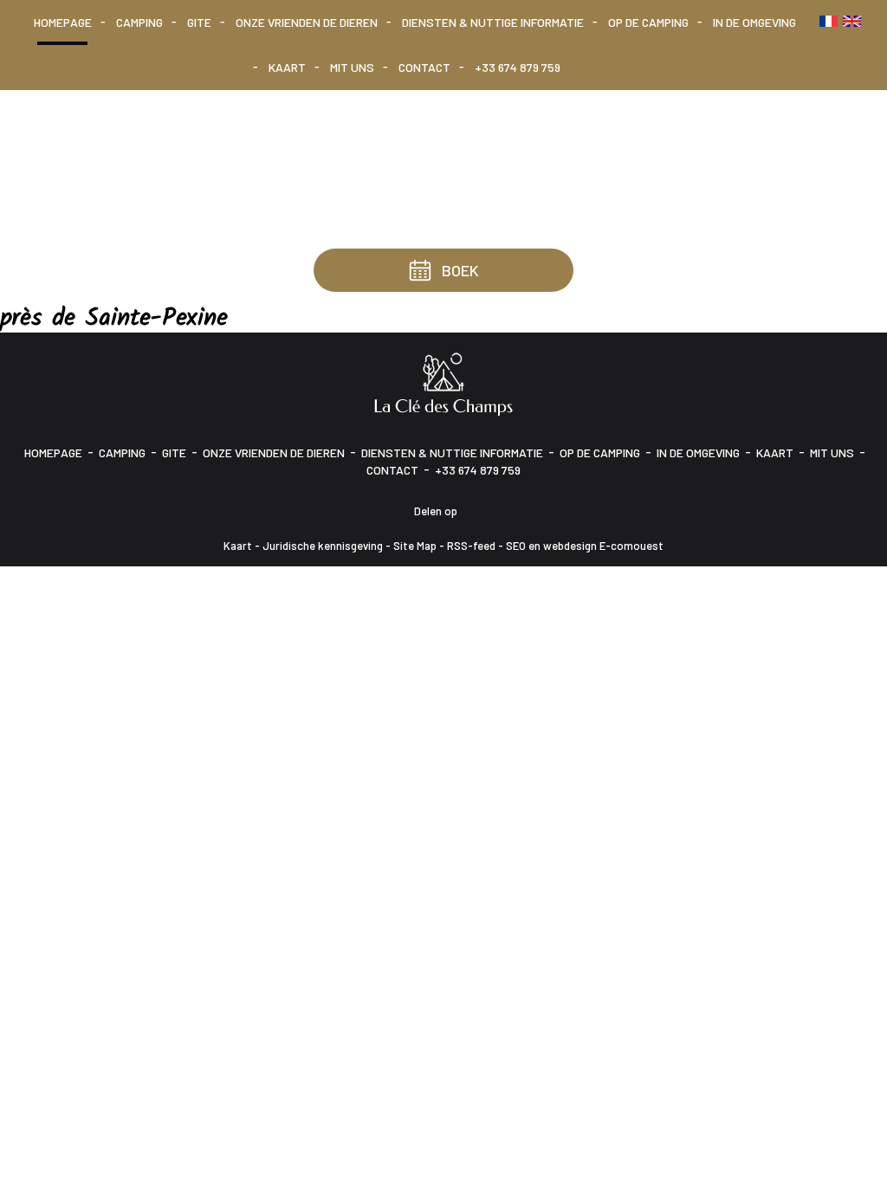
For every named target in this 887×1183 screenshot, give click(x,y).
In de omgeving (754, 22)
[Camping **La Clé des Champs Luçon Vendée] (443, 382)
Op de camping (648, 22)
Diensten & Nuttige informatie (493, 22)
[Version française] (828, 20)
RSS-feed (471, 546)
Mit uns (352, 67)
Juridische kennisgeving (322, 546)
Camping (139, 22)
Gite (199, 22)
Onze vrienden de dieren (307, 22)
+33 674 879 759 (517, 67)
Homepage (63, 22)
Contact (424, 67)
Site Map (415, 546)
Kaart (287, 67)
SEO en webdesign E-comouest (585, 546)
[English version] (852, 20)
